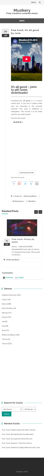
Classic (4, 299)
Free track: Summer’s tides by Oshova (17, 443)
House (4, 317)
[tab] (8, 278)
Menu (33, 2)
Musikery (22, 10)
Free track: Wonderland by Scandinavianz (17, 434)
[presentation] (8, 277)
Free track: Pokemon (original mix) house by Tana (21, 447)
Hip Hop (5, 313)
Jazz (3, 321)
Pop (3, 326)
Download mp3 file (27, 173)
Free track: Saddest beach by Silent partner (19, 430)
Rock (4, 330)
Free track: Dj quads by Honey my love (17, 439)
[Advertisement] (22, 146)
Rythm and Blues (30, 196)
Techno (5, 339)
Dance (4, 304)
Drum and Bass (8, 308)
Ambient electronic (9, 295)
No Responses (18, 201)
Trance (4, 343)
